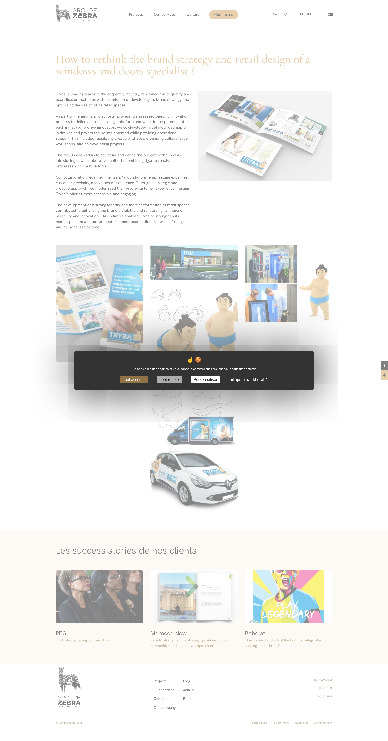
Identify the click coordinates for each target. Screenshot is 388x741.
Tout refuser (170, 379)
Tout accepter (134, 379)
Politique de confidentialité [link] (248, 380)
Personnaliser (205, 379)
